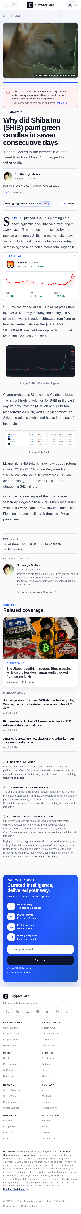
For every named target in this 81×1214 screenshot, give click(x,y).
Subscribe (40, 960)
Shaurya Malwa (29, 174)
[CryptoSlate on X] (7, 1011)
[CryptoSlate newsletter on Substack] (27, 1011)
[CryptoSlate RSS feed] (68, 1011)
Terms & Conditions (57, 1201)
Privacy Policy (29, 1155)
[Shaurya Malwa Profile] (8, 176)
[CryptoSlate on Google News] (17, 1011)
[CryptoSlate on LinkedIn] (47, 1011)
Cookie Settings (29, 1206)
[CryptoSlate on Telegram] (37, 1011)
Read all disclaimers (14, 1189)
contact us (62, 103)
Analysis (16, 112)
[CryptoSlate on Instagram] (57, 1011)
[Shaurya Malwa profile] (8, 569)
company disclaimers (44, 856)
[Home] (4, 15)
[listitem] (11, 544)
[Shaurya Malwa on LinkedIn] (22, 592)
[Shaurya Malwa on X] (18, 592)
